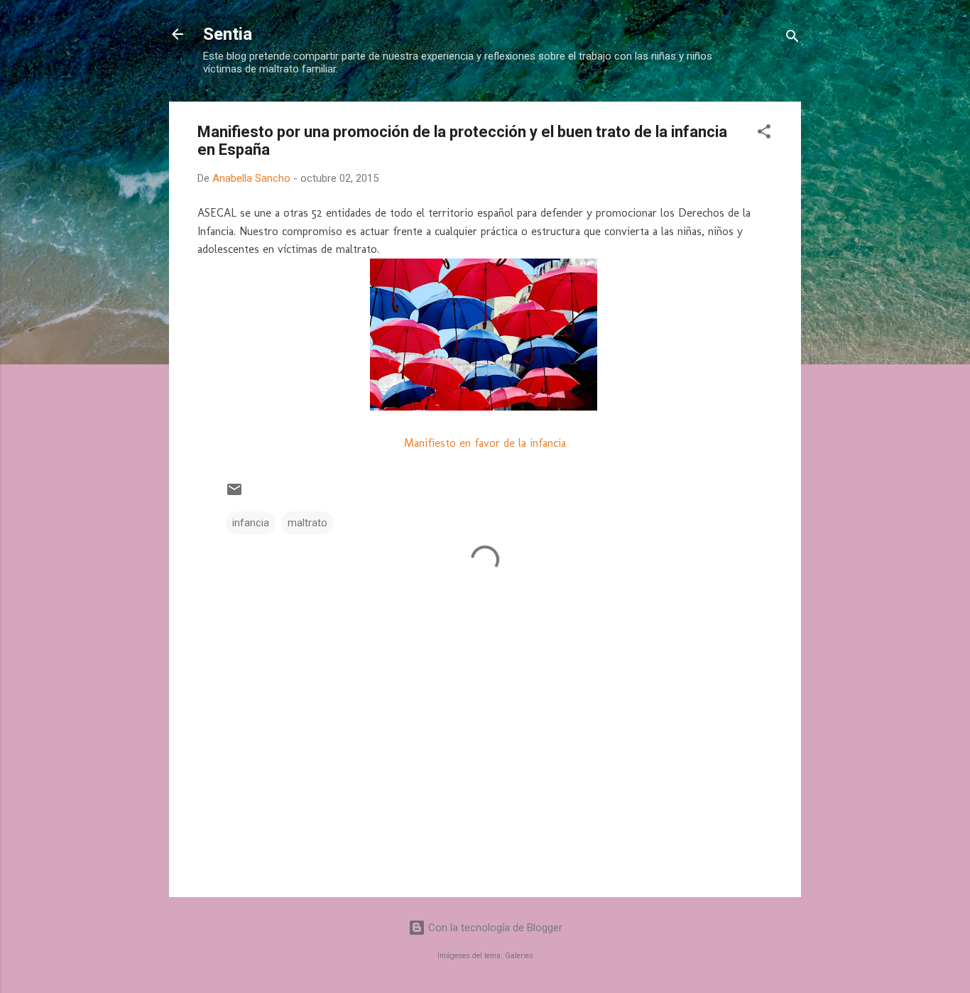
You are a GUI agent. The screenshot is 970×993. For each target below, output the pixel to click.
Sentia (227, 34)
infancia (250, 522)
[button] (764, 134)
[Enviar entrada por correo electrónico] (234, 494)
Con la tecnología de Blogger (493, 927)
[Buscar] (792, 38)
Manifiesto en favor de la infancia (485, 443)
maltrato (307, 522)
